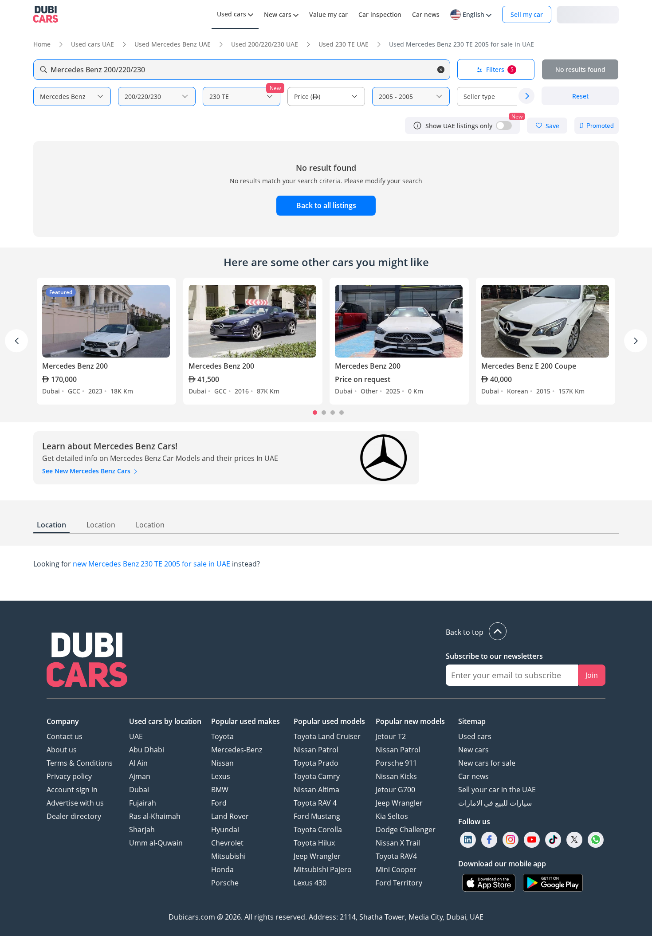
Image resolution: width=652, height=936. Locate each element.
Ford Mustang (317, 816)
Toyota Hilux (314, 843)
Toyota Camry (317, 776)
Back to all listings (326, 205)
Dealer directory (74, 816)
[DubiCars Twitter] (574, 840)
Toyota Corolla (318, 829)
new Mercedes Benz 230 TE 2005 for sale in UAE (151, 564)
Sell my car (527, 14)
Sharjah (142, 829)
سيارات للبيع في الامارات (495, 803)
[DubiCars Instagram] (510, 840)
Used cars (474, 736)
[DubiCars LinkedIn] (468, 840)
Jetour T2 (391, 736)
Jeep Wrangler (317, 856)
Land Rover (230, 816)
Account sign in (72, 789)
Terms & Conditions (80, 763)
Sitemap (472, 721)
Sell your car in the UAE (497, 789)
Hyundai (225, 829)
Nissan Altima (316, 789)
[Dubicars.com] (87, 661)
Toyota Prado (316, 763)
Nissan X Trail (398, 843)
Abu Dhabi (146, 750)
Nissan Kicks (396, 776)
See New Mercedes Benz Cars (87, 471)
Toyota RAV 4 (315, 803)
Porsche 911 (396, 763)
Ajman (139, 776)
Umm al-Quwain (156, 843)
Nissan (222, 763)
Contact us (64, 736)
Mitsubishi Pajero (323, 869)
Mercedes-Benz (236, 750)
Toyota (222, 736)
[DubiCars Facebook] (489, 840)
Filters (500, 69)
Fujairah (142, 803)
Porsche (225, 883)
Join (591, 675)
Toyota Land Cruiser (327, 736)
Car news (473, 776)
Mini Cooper (396, 869)
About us (62, 750)
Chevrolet (227, 843)
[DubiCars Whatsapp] (595, 840)
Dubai (139, 789)
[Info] (417, 125)
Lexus (220, 776)
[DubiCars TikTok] (553, 840)
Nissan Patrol (316, 750)
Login (588, 14)
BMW (219, 789)
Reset (580, 96)
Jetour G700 (395, 789)
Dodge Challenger (406, 829)
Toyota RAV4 (396, 856)
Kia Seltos (392, 816)
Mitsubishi (228, 856)
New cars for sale (486, 763)
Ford (219, 803)
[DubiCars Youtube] (531, 840)
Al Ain (138, 763)
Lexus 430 (310, 883)
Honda (222, 869)
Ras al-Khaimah (155, 816)
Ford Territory (399, 883)
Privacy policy (69, 776)
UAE (136, 736)
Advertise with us (75, 803)
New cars (473, 750)
